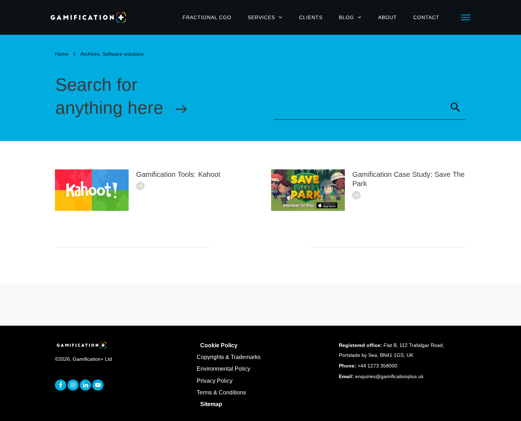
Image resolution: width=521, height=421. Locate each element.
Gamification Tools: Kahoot (178, 174)
